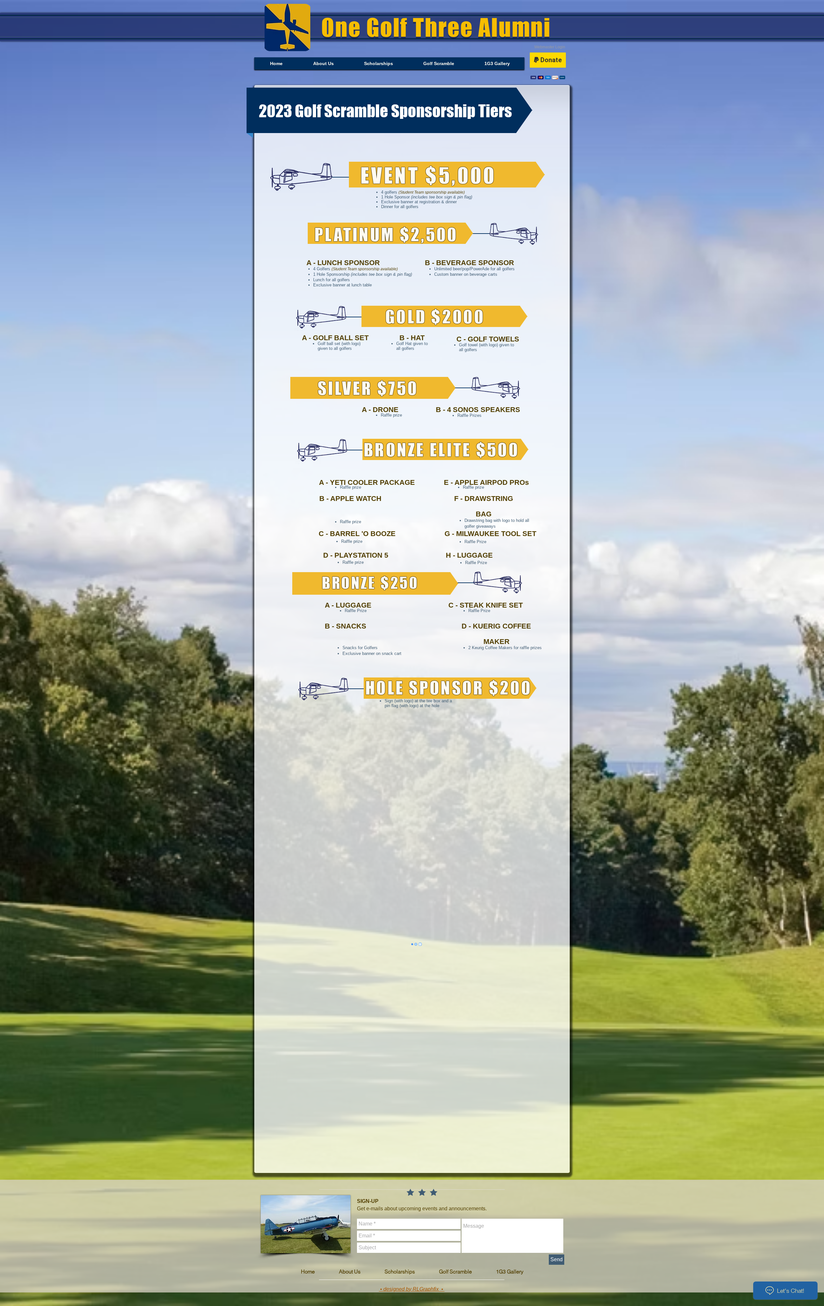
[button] (438, 63)
